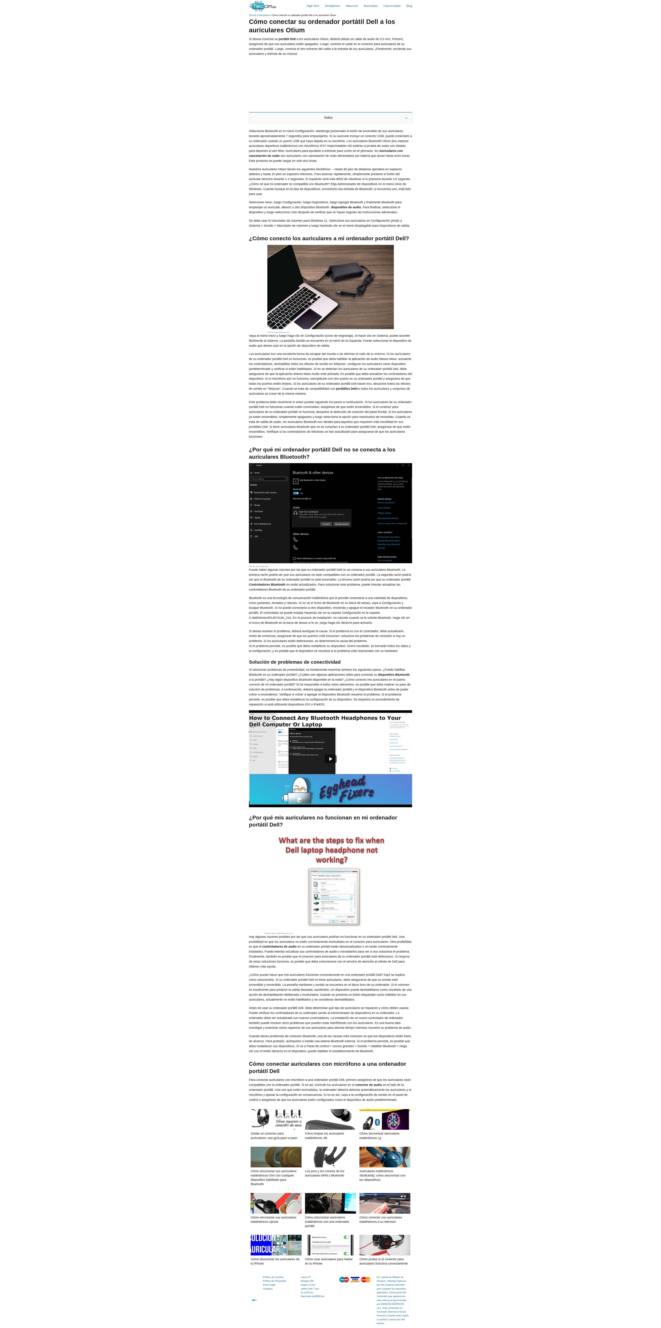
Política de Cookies (273, 1277)
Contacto (268, 1288)
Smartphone (332, 5)
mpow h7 (306, 1277)
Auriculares (371, 5)
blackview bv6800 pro (312, 1296)
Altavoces (352, 5)
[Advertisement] (330, 84)
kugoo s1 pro (308, 1284)
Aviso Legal (269, 1284)
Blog (409, 5)
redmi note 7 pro (310, 1288)
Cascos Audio (392, 5)
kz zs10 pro (307, 1292)
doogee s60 (307, 1281)
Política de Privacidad (274, 1281)
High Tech (313, 5)
